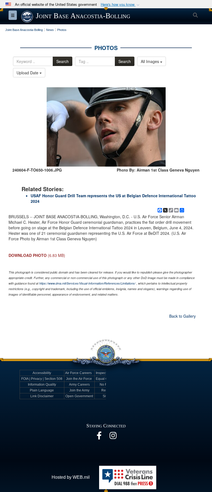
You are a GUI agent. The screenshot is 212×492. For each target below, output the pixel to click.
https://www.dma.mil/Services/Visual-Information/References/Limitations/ (87, 283)
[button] (121, 4)
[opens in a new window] (99, 437)
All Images (150, 61)
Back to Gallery (182, 316)
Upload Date (28, 72)
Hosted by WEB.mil (71, 477)
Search (62, 61)
